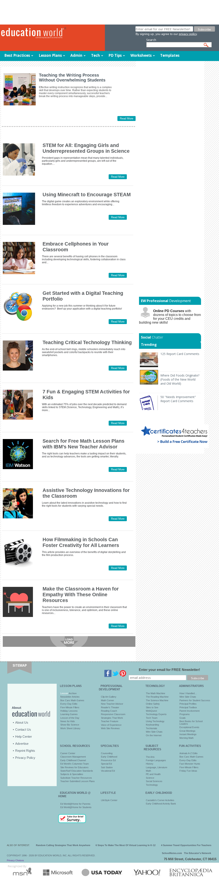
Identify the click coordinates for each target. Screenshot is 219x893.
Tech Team (151, 718)
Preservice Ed (108, 760)
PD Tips (115, 55)
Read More (126, 118)
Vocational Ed (108, 770)
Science (150, 778)
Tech (95, 55)
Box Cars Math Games (72, 700)
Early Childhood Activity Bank (161, 803)
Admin (76, 55)
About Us (21, 722)
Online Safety (153, 703)
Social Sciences (154, 781)
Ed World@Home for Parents (75, 804)
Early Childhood (109, 756)
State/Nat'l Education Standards (76, 770)
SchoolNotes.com (172, 853)
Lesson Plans (50, 55)
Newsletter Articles (70, 696)
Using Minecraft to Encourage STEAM (87, 194)
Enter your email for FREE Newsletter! (169, 670)
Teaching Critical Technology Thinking (87, 342)
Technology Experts (156, 714)
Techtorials (151, 728)
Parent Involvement (189, 711)
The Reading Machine (157, 696)
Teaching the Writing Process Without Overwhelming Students (72, 77)
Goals (182, 718)
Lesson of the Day (69, 718)
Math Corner (107, 700)
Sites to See (152, 707)
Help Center (23, 736)
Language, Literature (156, 767)
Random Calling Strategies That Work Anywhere (63, 845)
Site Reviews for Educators (74, 767)
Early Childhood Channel (73, 760)
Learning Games (69, 714)
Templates (169, 55)
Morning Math (186, 738)
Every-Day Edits (68, 703)
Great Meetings (187, 731)
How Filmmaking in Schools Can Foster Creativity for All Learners (81, 542)
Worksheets (141, 55)
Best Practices (17, 55)
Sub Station (107, 767)
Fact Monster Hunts (189, 763)
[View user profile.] (14, 369)
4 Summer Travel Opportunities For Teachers (186, 845)
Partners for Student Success (194, 700)
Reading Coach (109, 711)
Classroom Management (73, 756)
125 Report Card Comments (179, 354)
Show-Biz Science (69, 724)
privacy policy (188, 34)
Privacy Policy (25, 757)
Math (148, 770)
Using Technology (155, 721)
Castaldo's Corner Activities (160, 800)
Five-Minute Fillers (69, 707)
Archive (72, 693)
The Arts (150, 757)
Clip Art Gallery (108, 696)
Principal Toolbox (188, 707)
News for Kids (67, 721)
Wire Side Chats (154, 731)
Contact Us (23, 729)
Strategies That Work (112, 718)
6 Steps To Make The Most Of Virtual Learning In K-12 (125, 845)
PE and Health (153, 774)
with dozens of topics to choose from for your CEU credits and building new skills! (170, 316)
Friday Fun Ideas (188, 770)
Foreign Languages (156, 760)
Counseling (106, 753)
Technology (152, 785)
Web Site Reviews (110, 728)
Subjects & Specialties (71, 774)
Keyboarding (152, 724)
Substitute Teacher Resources (76, 778)
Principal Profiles (188, 703)
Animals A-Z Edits (188, 753)
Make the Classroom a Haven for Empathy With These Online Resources (81, 594)
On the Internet (153, 735)
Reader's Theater (110, 707)
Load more (69, 641)
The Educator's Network (197, 853)
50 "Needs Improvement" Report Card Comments (178, 399)
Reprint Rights (25, 750)
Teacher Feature (109, 721)
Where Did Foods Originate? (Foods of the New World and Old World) (179, 379)
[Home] (32, 33)
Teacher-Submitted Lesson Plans (77, 781)
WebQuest (151, 711)
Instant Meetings (188, 734)
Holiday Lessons (69, 711)
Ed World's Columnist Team (74, 763)
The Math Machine (155, 693)
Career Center (67, 753)
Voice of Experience (111, 725)
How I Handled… (188, 693)
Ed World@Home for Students (76, 807)
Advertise (21, 743)
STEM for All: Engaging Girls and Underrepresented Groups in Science (86, 148)
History (149, 763)
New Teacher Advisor (112, 703)
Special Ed (106, 763)
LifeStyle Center (109, 800)
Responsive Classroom (113, 714)
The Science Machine (157, 700)
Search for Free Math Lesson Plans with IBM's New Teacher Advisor (83, 443)
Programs (184, 714)
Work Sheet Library (70, 728)
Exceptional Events (189, 727)
